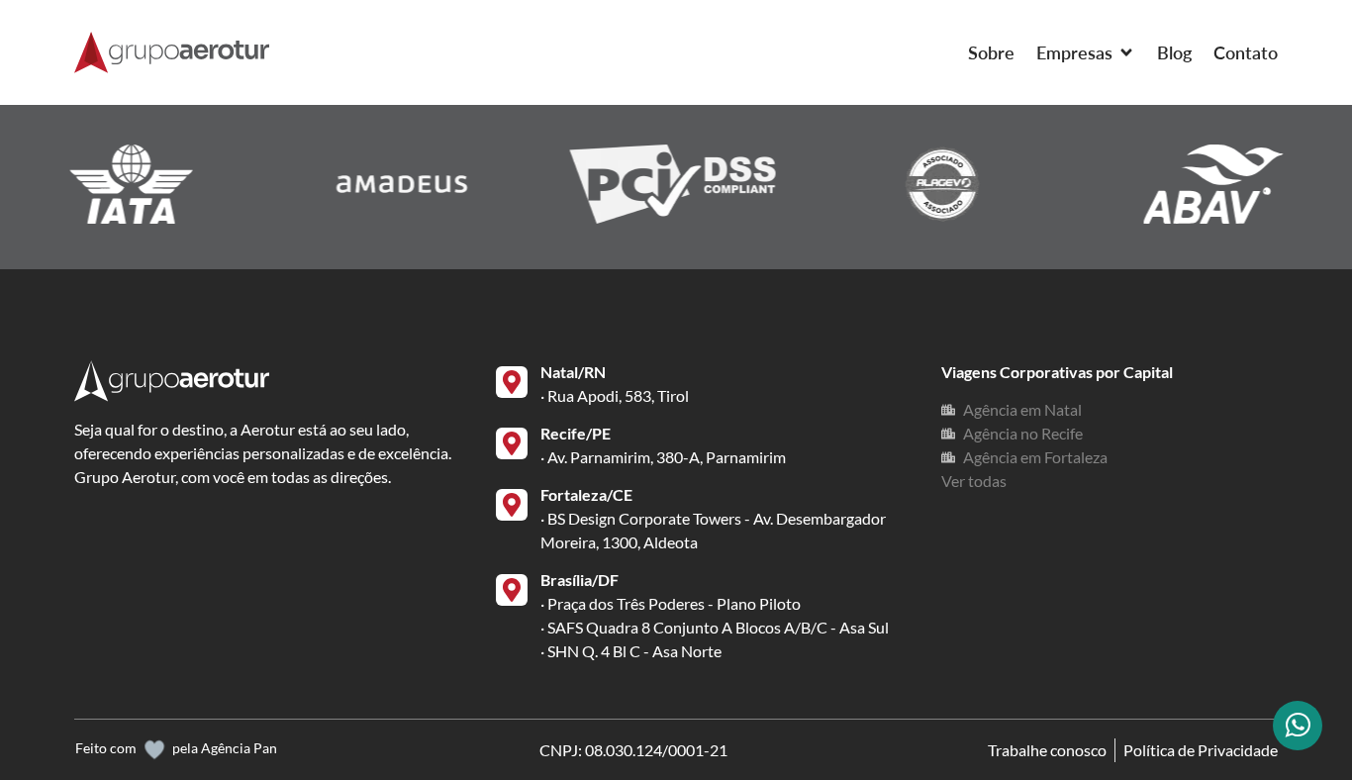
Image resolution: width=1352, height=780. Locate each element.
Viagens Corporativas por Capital (1057, 371)
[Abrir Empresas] (1126, 53)
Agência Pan (239, 747)
